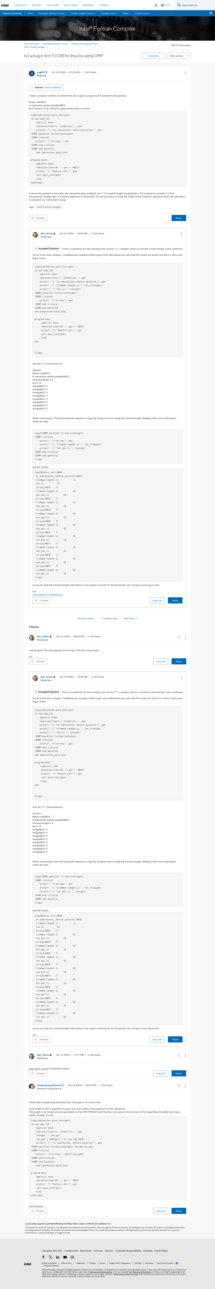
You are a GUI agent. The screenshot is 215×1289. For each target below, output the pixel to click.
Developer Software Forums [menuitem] (51, 13)
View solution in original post (47, 594)
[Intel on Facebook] (43, 1257)
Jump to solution (48, 87)
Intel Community (31, 43)
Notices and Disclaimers (142, 1271)
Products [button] (21, 5)
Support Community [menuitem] (12, 13)
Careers (109, 1250)
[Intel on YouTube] (65, 1257)
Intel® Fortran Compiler (34, 46)
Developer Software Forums (55, 43)
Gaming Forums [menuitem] (108, 13)
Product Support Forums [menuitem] (82, 13)
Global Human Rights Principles (126, 1274)
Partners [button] (88, 5)
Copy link (157, 600)
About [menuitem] (30, 13)
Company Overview (52, 1250)
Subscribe (153, 55)
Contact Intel (71, 1250)
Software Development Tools (85, 43)
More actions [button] (176, 55)
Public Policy (161, 1250)
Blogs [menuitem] (125, 13)
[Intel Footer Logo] (27, 1263)
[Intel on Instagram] (72, 1257)
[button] (185, 73)
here (109, 1223)
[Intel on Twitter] (50, 1257)
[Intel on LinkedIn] (57, 1257)
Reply (179, 218)
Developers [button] (71, 5)
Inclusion (147, 1250)
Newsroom (85, 1250)
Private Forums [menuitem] (142, 13)
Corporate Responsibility (128, 1250)
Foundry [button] (104, 5)
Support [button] (37, 5)
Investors (98, 1250)
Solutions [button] (53, 5)
